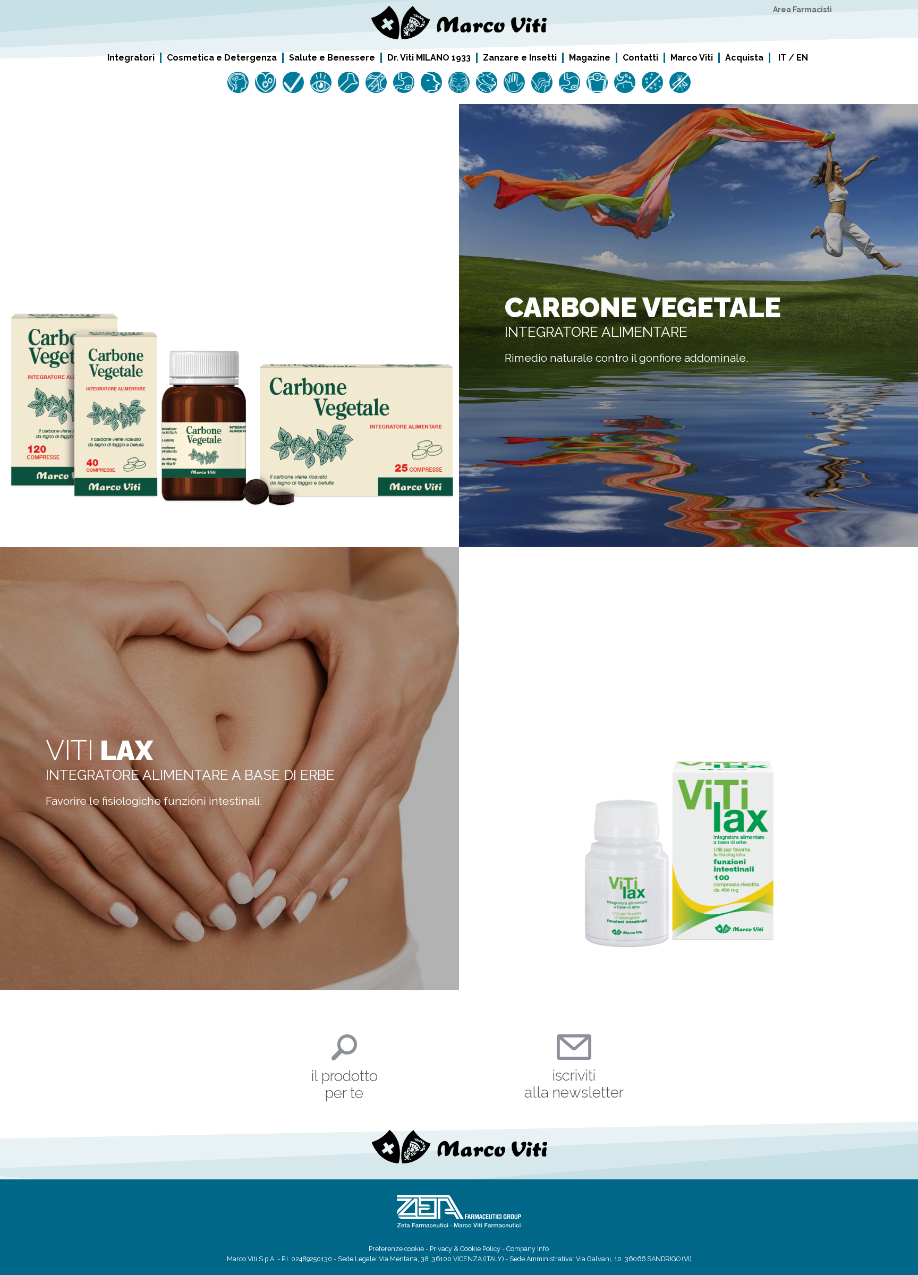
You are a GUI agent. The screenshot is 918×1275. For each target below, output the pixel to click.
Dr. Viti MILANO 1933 (429, 57)
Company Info (527, 1249)
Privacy (441, 1249)
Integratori (131, 57)
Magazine (589, 57)
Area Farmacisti (802, 9)
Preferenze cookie (396, 1249)
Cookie (470, 1249)
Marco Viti (691, 57)
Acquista (744, 57)
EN (802, 58)
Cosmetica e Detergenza (222, 57)
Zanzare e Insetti (520, 57)
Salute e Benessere (332, 57)
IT (782, 58)
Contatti (640, 57)
